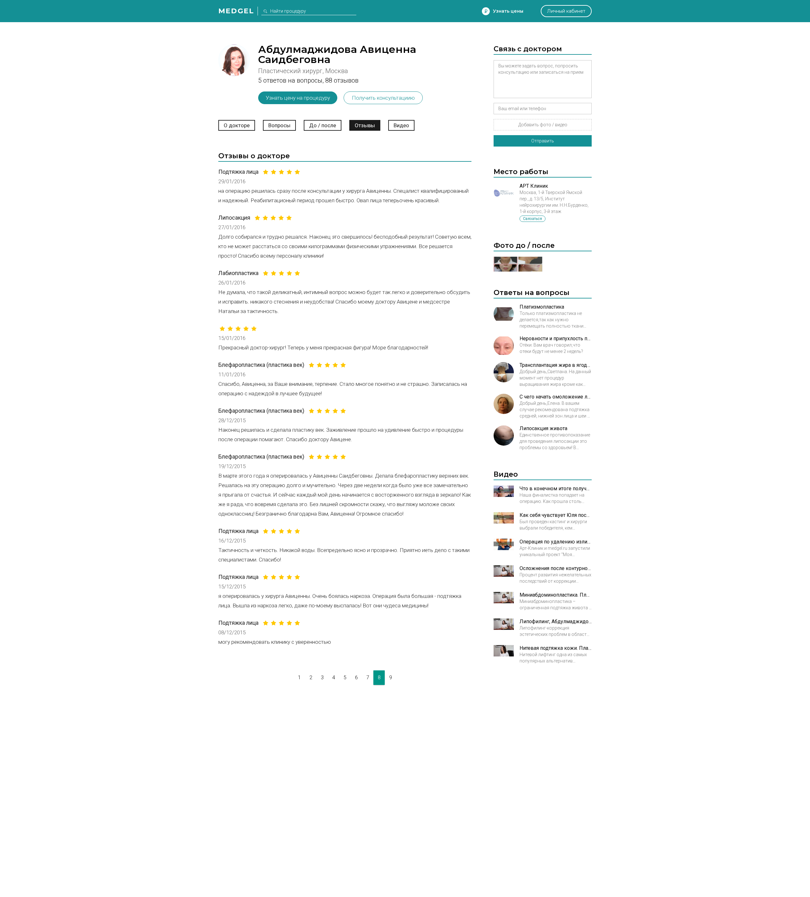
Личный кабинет (566, 11)
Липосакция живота (543, 428)
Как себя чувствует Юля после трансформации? (556, 515)
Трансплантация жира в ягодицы (556, 365)
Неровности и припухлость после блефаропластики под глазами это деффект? (556, 339)
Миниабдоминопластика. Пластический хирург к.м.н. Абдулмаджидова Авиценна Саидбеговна (556, 595)
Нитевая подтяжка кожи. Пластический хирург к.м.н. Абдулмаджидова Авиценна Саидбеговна (556, 648)
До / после (322, 125)
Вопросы (279, 125)
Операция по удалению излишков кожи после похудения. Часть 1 (556, 542)
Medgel (236, 11)
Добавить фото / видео (542, 124)
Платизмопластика (542, 307)
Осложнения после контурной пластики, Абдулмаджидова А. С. (556, 568)
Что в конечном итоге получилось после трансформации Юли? (556, 489)
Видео (401, 125)
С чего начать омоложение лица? (556, 397)
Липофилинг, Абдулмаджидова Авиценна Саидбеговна (556, 621)
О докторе (237, 125)
